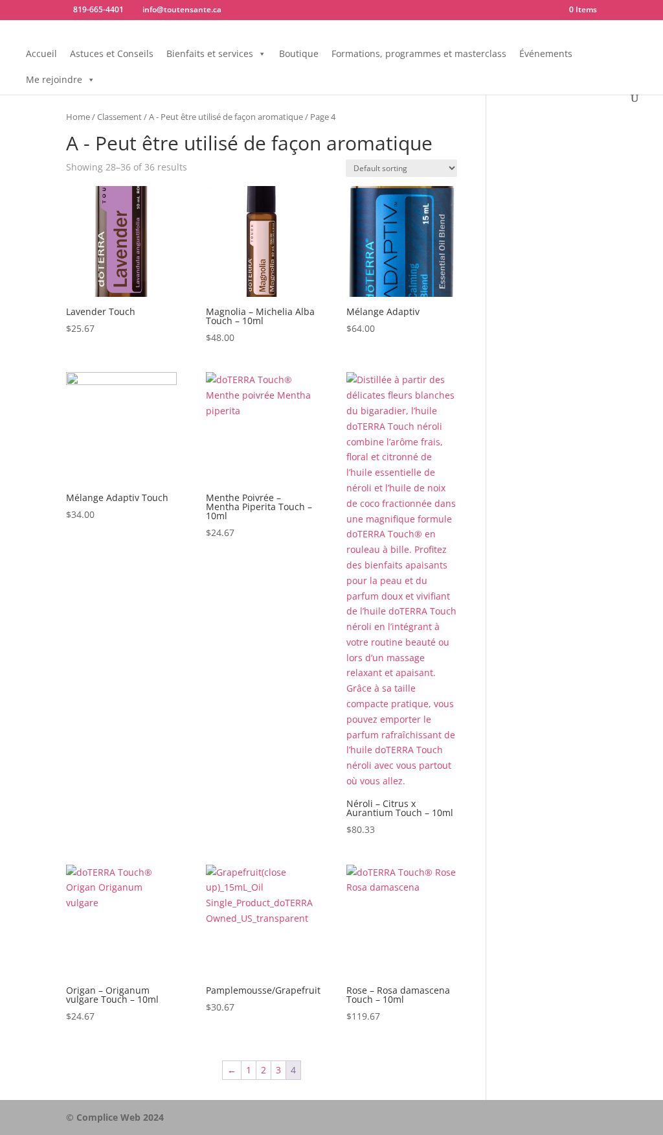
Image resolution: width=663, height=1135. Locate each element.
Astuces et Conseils (111, 53)
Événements (545, 53)
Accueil (41, 53)
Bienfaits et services (209, 53)
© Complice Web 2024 (115, 1117)
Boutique (299, 53)
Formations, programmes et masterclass (419, 53)
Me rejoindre (54, 79)
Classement (119, 117)
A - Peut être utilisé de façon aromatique (226, 117)
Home (78, 117)
